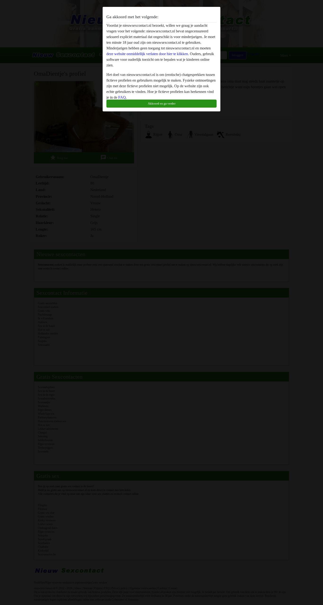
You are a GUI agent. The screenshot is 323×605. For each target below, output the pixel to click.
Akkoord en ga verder (161, 103)
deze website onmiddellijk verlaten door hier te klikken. (147, 54)
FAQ (122, 97)
